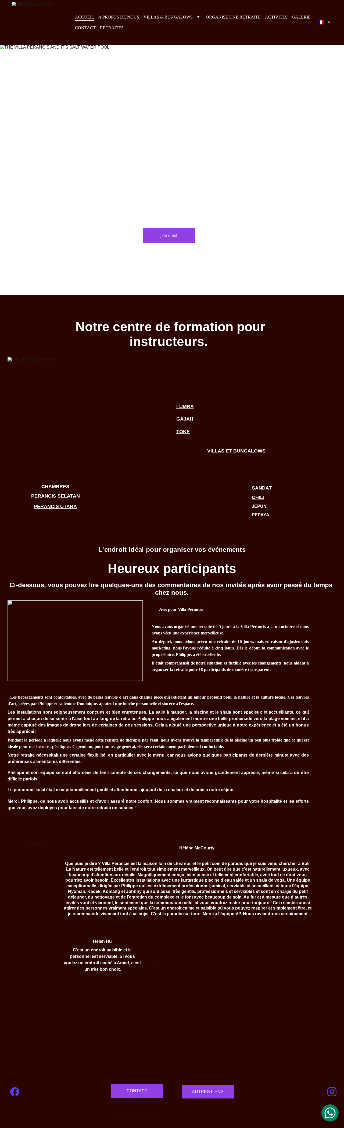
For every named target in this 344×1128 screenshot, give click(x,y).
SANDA (260, 488)
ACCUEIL (84, 17)
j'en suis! (168, 235)
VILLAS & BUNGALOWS (168, 17)
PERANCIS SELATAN (55, 496)
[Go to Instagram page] (331, 1091)
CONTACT (85, 27)
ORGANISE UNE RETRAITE (233, 17)
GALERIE (301, 17)
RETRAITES (112, 27)
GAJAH (184, 419)
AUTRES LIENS (208, 1091)
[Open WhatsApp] (330, 1113)
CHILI (258, 497)
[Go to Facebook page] (14, 1091)
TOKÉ (183, 431)
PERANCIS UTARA (55, 506)
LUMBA (185, 406)
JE (254, 506)
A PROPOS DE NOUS (118, 17)
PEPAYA (260, 515)
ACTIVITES (276, 17)
